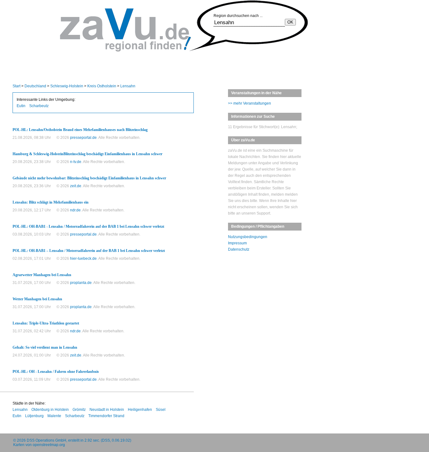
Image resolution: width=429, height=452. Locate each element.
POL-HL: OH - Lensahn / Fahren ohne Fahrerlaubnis (56, 371)
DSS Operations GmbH (46, 440)
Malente (54, 416)
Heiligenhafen (140, 409)
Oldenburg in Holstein (50, 409)
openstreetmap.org (49, 445)
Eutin (21, 106)
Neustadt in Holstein (107, 409)
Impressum (237, 243)
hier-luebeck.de (83, 258)
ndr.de (75, 210)
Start (16, 86)
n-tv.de (75, 162)
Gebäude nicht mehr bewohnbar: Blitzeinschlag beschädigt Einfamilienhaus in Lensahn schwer (89, 178)
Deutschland (35, 86)
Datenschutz (238, 249)
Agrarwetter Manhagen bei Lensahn (42, 275)
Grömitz (79, 409)
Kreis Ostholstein (101, 86)
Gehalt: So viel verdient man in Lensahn (45, 347)
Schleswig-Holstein (66, 86)
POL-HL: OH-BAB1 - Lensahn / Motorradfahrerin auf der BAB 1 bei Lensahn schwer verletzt (88, 226)
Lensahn (127, 86)
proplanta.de (81, 282)
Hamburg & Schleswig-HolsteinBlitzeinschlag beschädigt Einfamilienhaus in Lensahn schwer (87, 154)
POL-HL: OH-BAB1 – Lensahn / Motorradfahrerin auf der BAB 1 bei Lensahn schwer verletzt (89, 250)
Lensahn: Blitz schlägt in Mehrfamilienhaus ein (51, 202)
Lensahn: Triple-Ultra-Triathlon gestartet (46, 323)
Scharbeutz (39, 106)
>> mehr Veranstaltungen (249, 103)
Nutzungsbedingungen (247, 237)
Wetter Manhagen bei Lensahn (37, 299)
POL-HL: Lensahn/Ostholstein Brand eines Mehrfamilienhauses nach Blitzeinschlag (80, 130)
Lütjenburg (34, 416)
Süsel (161, 409)
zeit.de (75, 186)
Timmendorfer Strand (106, 416)
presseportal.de (83, 137)
